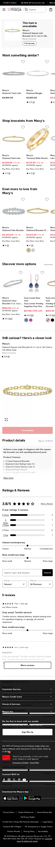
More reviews (27, 665)
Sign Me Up (27, 732)
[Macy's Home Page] (14, 10)
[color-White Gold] (33, 250)
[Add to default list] (23, 61)
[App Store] (10, 798)
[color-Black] (52, 320)
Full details (29, 43)
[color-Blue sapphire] (26, 320)
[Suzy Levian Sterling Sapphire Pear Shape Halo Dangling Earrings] (34, 282)
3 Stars (5, 525)
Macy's (26, 30)
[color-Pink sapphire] (30, 320)
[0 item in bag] (51, 10)
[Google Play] (32, 798)
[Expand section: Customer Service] (27, 689)
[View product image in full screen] (6, 419)
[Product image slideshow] (27, 392)
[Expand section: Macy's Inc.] (27, 711)
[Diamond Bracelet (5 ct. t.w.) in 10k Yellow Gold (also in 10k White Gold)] (37, 211)
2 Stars (5, 530)
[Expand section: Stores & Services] (27, 704)
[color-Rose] (48, 320)
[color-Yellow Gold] (28, 250)
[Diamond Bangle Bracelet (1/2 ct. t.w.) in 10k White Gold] (37, 73)
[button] (27, 392)
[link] (13, 94)
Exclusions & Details (21, 763)
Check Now (34, 763)
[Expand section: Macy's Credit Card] (27, 696)
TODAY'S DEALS (9, 3)
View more (8, 478)
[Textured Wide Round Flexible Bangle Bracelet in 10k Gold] (37, 139)
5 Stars (5, 515)
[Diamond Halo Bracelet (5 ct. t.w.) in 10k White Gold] (13, 211)
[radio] (28, 250)
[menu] (4, 9)
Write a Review (47, 504)
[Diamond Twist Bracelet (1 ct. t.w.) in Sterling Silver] (12, 282)
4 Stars (5, 520)
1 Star (5, 535)
